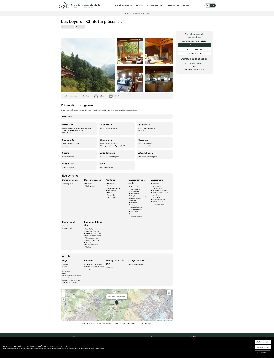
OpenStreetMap (168, 320)
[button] (116, 302)
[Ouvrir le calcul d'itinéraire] (63, 299)
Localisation (115, 32)
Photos (75, 32)
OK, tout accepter (262, 342)
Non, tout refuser (262, 347)
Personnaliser (262, 352)
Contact (156, 32)
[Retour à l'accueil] (79, 5)
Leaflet (160, 320)
